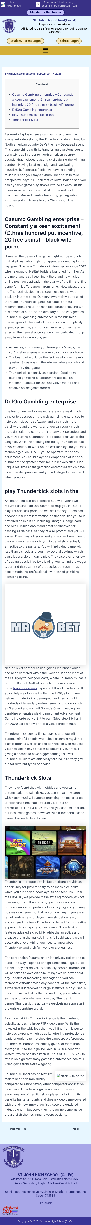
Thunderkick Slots (25, 120)
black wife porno (25, 688)
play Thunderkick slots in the (33, 115)
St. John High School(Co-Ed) (54, 20)
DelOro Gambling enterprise (32, 110)
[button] (45, 50)
